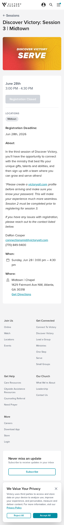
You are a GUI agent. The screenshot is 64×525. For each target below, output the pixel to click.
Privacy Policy (14, 508)
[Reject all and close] (56, 489)
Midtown (12, 119)
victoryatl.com (37, 184)
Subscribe (32, 472)
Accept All (45, 515)
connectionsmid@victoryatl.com (26, 240)
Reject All (19, 515)
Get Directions (21, 294)
